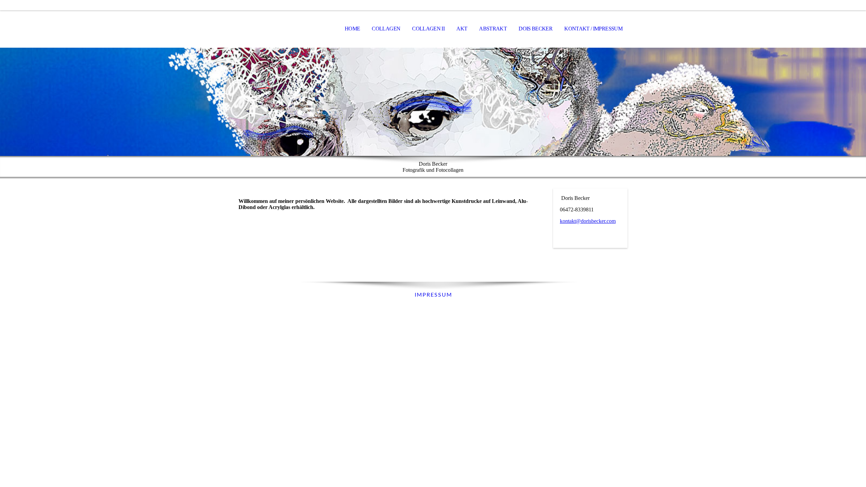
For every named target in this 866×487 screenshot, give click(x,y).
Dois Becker (535, 28)
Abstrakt (493, 28)
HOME (352, 28)
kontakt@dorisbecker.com (588, 221)
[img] (433, 102)
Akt (461, 28)
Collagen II (428, 28)
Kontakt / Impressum (593, 28)
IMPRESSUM (432, 295)
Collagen (386, 28)
